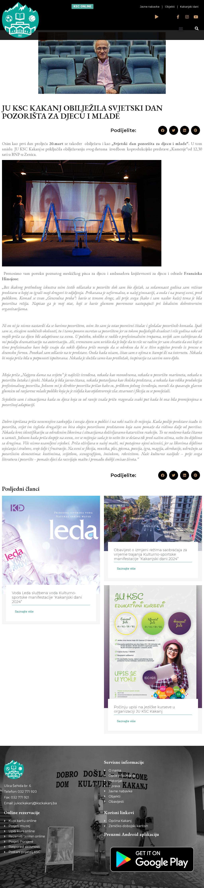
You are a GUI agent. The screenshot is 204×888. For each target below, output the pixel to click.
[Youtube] (196, 17)
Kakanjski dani (189, 6)
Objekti (169, 6)
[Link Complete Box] (51, 560)
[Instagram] (187, 17)
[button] (181, 28)
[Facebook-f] (178, 17)
